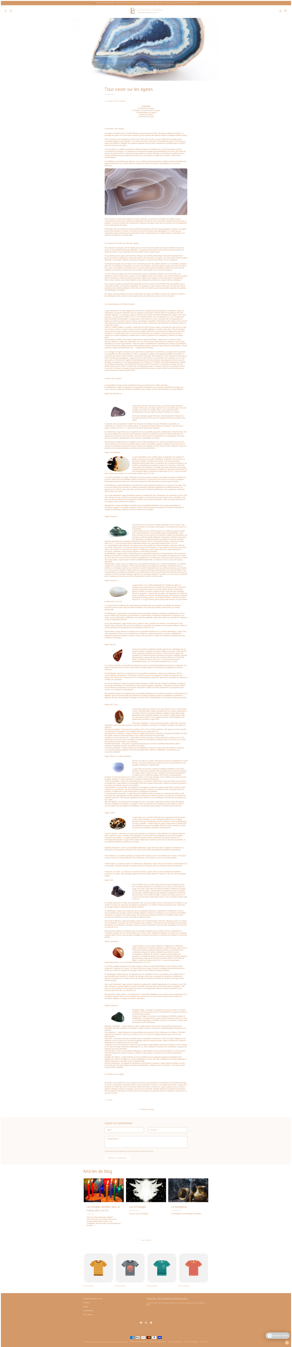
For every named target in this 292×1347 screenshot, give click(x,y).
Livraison (86, 1302)
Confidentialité (88, 1310)
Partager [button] (110, 1100)
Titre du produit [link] (88, 1286)
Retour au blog (147, 1109)
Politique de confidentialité (158, 1341)
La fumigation (179, 1207)
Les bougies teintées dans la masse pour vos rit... (103, 1208)
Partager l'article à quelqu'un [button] (116, 101)
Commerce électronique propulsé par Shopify (114, 1341)
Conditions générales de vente (92, 1299)
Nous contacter (88, 1314)
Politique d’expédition (191, 1341)
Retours (85, 1306)
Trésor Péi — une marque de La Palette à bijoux (167, 1298)
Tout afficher (146, 1240)
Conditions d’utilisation (175, 1341)
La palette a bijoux (94, 1341)
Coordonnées (205, 1341)
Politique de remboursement (138, 1341)
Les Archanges (137, 1207)
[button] (5, 10)
